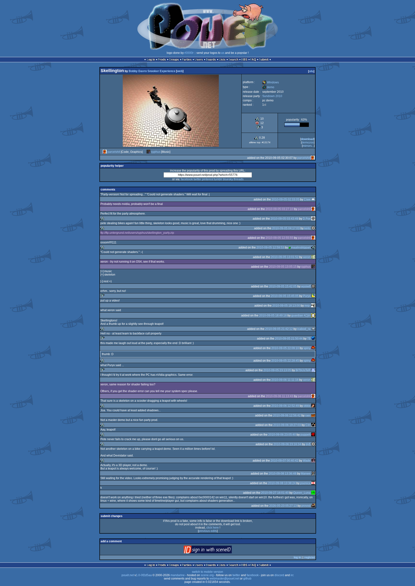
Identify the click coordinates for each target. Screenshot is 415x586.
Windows (270, 82)
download (307, 139)
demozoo (308, 142)
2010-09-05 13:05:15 (283, 266)
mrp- (308, 305)
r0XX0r (189, 53)
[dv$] (313, 444)
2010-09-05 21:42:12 (279, 329)
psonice (305, 483)
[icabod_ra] (313, 329)
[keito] (313, 228)
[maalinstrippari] (313, 247)
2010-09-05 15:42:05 (283, 286)
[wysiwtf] (313, 286)
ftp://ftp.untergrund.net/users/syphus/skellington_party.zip (137, 232)
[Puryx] (313, 296)
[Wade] (313, 460)
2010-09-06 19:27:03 (287, 425)
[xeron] (313, 257)
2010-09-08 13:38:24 (282, 483)
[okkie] (313, 405)
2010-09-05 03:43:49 (284, 218)
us (222, 53)
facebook (187, 179)
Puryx (307, 296)
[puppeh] (313, 434)
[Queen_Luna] (313, 492)
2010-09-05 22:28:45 (285, 360)
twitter (197, 179)
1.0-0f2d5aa (144, 575)
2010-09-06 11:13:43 (279, 396)
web (180, 71)
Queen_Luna (302, 492)
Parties (187, 59)
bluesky (228, 179)
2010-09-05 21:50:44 (289, 338)
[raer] (313, 415)
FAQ (253, 59)
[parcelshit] (105, 152)
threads (239, 179)
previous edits (208, 531)
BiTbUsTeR (303, 370)
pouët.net (128, 575)
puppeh (305, 434)
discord (279, 575)
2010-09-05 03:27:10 (279, 209)
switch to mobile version (207, 572)
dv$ (308, 444)
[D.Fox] (313, 218)
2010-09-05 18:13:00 (286, 305)
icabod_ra (304, 329)
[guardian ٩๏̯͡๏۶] (313, 315)
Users (199, 59)
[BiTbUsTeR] (313, 370)
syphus (155, 152)
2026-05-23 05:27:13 (283, 505)
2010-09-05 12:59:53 (270, 247)
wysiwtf (306, 286)
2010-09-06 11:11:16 (285, 380)
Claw (307, 199)
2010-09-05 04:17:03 (286, 228)
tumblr (218, 179)
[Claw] (313, 199)
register (309, 557)
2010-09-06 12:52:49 (285, 405)
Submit (264, 59)
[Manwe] (313, 473)
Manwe (306, 473)
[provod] (313, 505)
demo (268, 87)
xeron (307, 257)
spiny (307, 348)
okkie (307, 405)
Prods (162, 59)
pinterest (207, 179)
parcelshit (113, 152)
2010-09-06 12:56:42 (287, 415)
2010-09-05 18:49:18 (273, 315)
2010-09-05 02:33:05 (285, 199)
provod (306, 505)
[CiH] (313, 425)
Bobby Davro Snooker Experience (152, 71)
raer (308, 415)
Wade (307, 460)
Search (233, 59)
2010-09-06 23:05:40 (282, 434)
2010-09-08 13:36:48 (282, 473)
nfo (311, 71)
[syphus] (148, 152)
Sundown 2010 (272, 96)
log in (297, 557)
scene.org (207, 575)
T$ (309, 338)
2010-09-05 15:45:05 (285, 296)
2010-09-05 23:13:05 (277, 370)
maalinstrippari (301, 247)
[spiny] (313, 348)
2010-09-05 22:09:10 (285, 348)
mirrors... (308, 146)
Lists (222, 59)
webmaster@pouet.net (224, 578)
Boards (211, 59)
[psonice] (313, 483)
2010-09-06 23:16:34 (287, 444)
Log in (151, 59)
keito (307, 228)
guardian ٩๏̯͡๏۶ (301, 315)
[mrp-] (313, 305)
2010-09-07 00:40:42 (284, 460)
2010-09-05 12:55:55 (279, 238)
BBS (244, 59)
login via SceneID (216, 550)
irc (292, 575)
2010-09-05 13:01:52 (285, 257)
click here (212, 527)
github (247, 578)
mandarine (178, 575)
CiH (308, 425)
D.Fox (307, 218)
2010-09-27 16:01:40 (275, 492)
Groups (174, 59)
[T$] (313, 338)
